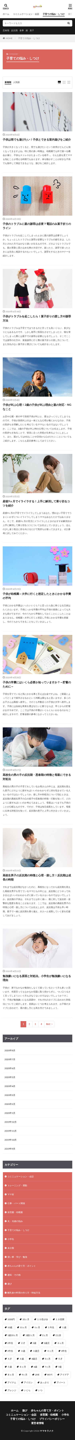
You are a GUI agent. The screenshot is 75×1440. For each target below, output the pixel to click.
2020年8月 (10, 1050)
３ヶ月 (60, 1343)
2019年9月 (10, 1148)
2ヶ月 (45, 1335)
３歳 (23, 1351)
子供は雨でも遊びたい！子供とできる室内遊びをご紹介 (37, 139)
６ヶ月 (22, 1366)
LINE (37, 1374)
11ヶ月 (23, 1327)
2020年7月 (10, 1059)
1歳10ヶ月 (12, 1335)
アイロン (28, 1382)
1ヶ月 (37, 1327)
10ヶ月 (25, 1319)
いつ (40, 1390)
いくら (27, 1390)
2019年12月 (11, 1122)
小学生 (10, 1239)
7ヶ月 (47, 1366)
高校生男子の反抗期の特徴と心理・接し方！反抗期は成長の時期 (37, 877)
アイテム (11, 1382)
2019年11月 (11, 1130)
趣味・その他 (14, 1274)
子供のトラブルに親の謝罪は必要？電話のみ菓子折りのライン (37, 226)
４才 (9, 1358)
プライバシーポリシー (52, 1418)
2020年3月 (10, 1095)
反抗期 (14, 30)
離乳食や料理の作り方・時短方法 (23, 1292)
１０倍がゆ (42, 1319)
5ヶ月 (47, 1358)
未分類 (10, 1248)
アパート (61, 1382)
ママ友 (10, 1194)
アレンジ (11, 1390)
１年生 (51, 1327)
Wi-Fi (49, 1374)
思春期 (6, 30)
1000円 (11, 1319)
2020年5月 (10, 1077)
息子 (32, 30)
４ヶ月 (50, 1351)
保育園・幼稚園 (15, 1212)
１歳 (64, 1327)
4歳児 (34, 1358)
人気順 (16, 82)
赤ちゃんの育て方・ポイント (21, 1265)
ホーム (6, 14)
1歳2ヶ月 (30, 1335)
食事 (21, 30)
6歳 (35, 1366)
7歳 (60, 1366)
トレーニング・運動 (17, 1185)
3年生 (10, 1351)
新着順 (8, 82)
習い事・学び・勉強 (17, 1257)
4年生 (64, 1351)
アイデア (64, 1374)
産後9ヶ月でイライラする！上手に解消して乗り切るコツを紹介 (36, 503)
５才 (60, 1358)
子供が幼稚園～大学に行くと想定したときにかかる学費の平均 (37, 595)
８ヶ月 (10, 1374)
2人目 (58, 1335)
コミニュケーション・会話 (26, 14)
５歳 (9, 1366)
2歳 (34, 1343)
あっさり (44, 1382)
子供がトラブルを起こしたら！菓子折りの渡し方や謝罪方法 (37, 318)
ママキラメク (47, 1430)
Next (48, 1024)
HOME (9, 38)
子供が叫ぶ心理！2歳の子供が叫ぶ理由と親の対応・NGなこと (37, 406)
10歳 (9, 1327)
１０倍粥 (60, 1319)
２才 (23, 1343)
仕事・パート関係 (16, 1203)
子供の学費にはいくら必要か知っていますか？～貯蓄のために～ (37, 684)
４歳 (21, 1358)
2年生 (10, 1343)
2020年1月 (10, 1113)
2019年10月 (11, 1139)
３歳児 (36, 1351)
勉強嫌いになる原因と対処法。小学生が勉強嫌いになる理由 (37, 978)
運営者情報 (37, 1422)
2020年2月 (10, 1104)
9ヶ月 (24, 1374)
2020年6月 (10, 1068)
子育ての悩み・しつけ (54, 14)
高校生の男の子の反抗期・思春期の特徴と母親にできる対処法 (37, 776)
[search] (68, 23)
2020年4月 (10, 1086)
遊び (9, 1283)
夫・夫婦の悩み (15, 1221)
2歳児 (47, 1343)
